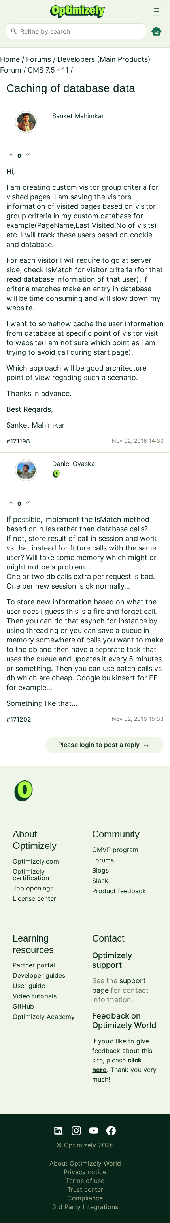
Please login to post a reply (103, 745)
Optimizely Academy (44, 1016)
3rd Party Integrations (85, 1207)
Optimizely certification (31, 875)
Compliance (85, 1198)
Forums (38, 59)
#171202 (18, 719)
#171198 (18, 441)
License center (34, 898)
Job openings (33, 888)
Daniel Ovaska (73, 464)
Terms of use (85, 1181)
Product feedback (119, 891)
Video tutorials (35, 996)
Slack (100, 881)
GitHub (23, 1006)
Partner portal (34, 965)
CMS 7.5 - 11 (48, 70)
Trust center (85, 1189)
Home (10, 59)
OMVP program (115, 850)
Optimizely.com (36, 861)
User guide (29, 986)
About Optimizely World (85, 1163)
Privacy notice (85, 1172)
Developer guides (39, 975)
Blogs (100, 870)
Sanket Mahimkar (78, 116)
